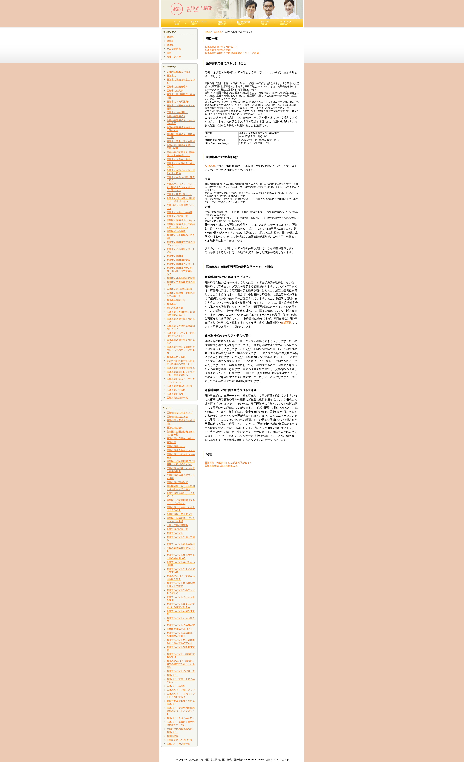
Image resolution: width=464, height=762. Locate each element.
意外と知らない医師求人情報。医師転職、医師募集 (216, 759)
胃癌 (169, 52)
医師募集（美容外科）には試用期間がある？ (181, 313)
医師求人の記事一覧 (177, 216)
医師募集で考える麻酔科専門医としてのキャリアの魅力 (181, 349)
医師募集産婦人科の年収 (179, 385)
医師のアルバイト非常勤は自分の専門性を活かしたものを (181, 664)
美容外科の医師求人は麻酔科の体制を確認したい (181, 154)
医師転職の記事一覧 (177, 529)
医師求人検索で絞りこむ (179, 194)
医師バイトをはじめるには (181, 718)
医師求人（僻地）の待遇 (179, 212)
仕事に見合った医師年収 (179, 739)
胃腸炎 (170, 41)
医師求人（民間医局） (178, 101)
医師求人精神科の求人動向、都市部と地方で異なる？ (179, 271)
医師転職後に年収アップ (179, 514)
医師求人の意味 (175, 90)
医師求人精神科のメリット (181, 264)
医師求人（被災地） (177, 112)
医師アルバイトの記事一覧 (181, 671)
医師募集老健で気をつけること (221, 47)
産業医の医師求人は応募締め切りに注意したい (181, 226)
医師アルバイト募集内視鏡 (181, 544)
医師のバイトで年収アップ (181, 690)
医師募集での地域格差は (218, 49)
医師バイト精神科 (176, 686)
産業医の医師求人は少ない (181, 220)
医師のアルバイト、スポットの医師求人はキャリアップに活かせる (181, 187)
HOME (208, 32)
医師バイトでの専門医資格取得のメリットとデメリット (181, 710)
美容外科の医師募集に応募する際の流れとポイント (181, 362)
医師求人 (171, 75)
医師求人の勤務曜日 (177, 86)
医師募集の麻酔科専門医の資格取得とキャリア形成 (232, 53)
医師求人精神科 (175, 256)
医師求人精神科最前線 (178, 260)
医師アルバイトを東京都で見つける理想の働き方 (181, 606)
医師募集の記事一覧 (177, 397)
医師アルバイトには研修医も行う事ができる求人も (181, 641)
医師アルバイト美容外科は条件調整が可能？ (181, 635)
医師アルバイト (175, 533)
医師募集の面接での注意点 (181, 367)
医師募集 (171, 304)
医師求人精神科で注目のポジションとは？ (181, 244)
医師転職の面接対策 (177, 482)
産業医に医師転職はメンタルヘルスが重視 (181, 520)
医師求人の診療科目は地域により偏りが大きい (181, 200)
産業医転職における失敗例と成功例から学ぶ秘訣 (181, 488)
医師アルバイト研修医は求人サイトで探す (181, 584)
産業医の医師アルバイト (179, 629)
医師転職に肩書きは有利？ (181, 438)
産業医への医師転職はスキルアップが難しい (181, 502)
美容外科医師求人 (176, 116)
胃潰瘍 (170, 45)
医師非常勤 (172, 736)
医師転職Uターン (176, 446)
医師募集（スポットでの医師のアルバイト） (181, 334)
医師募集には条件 (176, 357)
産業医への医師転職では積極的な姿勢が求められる (181, 463)
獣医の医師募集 (175, 307)
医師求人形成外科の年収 (179, 289)
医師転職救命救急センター (181, 450)
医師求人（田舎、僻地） (179, 159)
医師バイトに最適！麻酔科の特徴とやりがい (181, 723)
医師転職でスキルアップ (179, 412)
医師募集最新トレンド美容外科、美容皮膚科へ (181, 373)
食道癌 (170, 37)
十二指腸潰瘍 (174, 48)
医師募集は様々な (176, 300)
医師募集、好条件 (176, 389)
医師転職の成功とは (177, 416)
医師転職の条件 (175, 427)
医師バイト (172, 675)
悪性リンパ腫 (174, 56)
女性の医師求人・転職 (178, 71)
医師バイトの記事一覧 (178, 743)
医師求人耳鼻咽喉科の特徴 (181, 278)
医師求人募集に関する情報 (181, 141)
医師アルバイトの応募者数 (181, 625)
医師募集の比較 (175, 393)
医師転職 (171, 442)
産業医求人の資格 (176, 231)
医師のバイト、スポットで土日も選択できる (181, 695)
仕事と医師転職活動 (177, 525)
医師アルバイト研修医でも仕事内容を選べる (181, 557)
